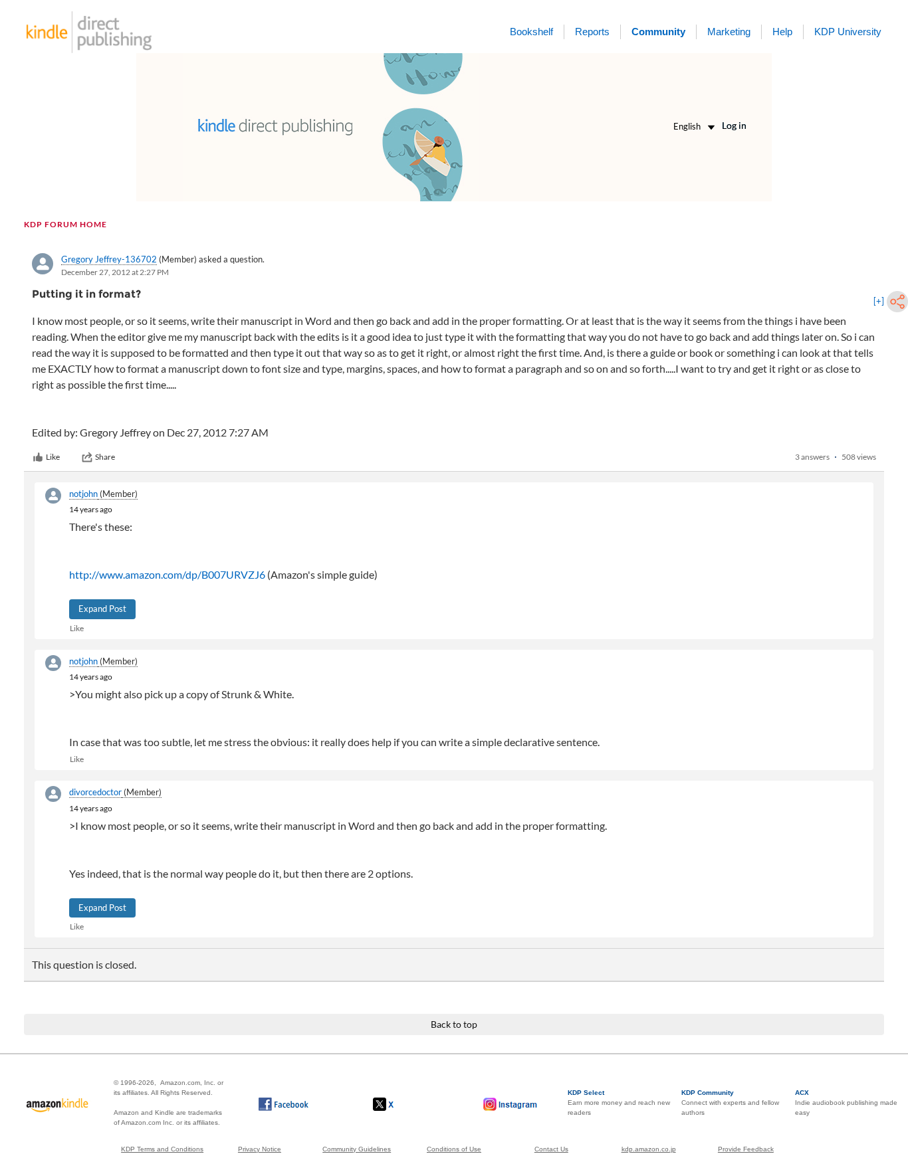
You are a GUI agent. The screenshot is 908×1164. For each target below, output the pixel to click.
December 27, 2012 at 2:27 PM (115, 272)
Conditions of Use (454, 1149)
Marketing (728, 31)
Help (782, 31)
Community (658, 31)
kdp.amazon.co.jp (649, 1149)
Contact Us (551, 1149)
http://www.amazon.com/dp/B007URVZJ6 (167, 574)
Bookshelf (531, 31)
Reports (592, 31)
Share (105, 457)
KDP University (847, 31)
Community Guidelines (356, 1149)
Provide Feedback (746, 1149)
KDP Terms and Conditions (162, 1149)
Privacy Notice (259, 1149)
